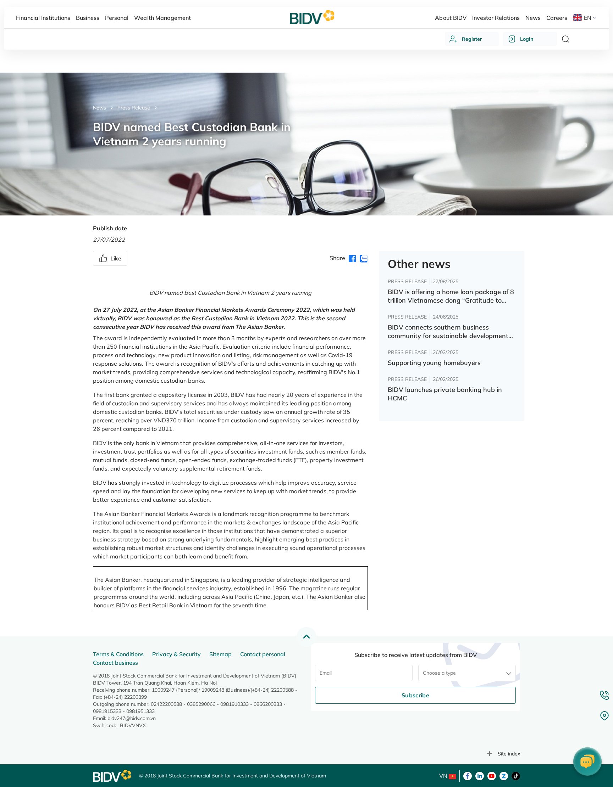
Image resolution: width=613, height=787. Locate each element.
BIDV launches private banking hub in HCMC (445, 394)
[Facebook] (467, 775)
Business (87, 17)
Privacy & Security (176, 654)
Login (526, 39)
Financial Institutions (43, 17)
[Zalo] (503, 775)
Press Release (133, 108)
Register (472, 39)
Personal (116, 17)
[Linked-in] (479, 775)
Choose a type (439, 673)
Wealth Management (162, 17)
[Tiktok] (516, 775)
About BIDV (450, 17)
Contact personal (262, 654)
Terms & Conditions (118, 654)
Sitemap (220, 654)
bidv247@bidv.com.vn (131, 718)
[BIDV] (112, 776)
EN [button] (587, 17)
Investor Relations (496, 17)
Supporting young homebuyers (434, 363)
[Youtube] (491, 775)
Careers (556, 17)
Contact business (115, 662)
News (99, 108)
